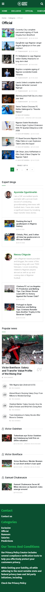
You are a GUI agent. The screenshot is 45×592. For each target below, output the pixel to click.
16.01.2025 (35, 147)
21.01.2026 (33, 91)
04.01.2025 (35, 160)
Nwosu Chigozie (22, 254)
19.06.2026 (18, 492)
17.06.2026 (33, 64)
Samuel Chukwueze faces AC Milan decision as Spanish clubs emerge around (28, 486)
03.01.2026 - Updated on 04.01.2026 (27, 467)
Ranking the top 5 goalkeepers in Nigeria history (26, 223)
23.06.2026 (34, 51)
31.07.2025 (21, 229)
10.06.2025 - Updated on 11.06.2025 (29, 118)
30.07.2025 (21, 243)
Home (4, 11)
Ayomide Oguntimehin (25, 192)
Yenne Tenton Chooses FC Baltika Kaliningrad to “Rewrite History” (28, 109)
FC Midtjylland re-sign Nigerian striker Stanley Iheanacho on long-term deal (28, 58)
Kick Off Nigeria (24, 115)
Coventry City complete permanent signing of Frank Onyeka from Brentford (27, 32)
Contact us (6, 516)
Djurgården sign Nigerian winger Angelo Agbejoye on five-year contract (29, 45)
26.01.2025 (35, 134)
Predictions (7, 541)
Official (29, 11)
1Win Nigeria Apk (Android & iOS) (22, 385)
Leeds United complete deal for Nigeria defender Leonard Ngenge (29, 85)
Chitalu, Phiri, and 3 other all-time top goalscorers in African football (28, 237)
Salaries (5, 537)
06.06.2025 (21, 318)
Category (11, 18)
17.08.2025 (33, 101)
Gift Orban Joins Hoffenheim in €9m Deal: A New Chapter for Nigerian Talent (28, 154)
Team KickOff (23, 38)
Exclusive (16, 11)
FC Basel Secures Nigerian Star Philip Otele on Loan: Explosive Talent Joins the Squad (28, 141)
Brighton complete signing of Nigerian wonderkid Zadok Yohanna (27, 72)
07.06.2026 (34, 78)
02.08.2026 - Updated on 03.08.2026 (27, 444)
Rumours (5, 534)
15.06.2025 (21, 299)
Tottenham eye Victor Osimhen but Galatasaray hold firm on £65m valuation (27, 438)
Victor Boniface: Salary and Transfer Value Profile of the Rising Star (17, 370)
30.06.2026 (34, 38)
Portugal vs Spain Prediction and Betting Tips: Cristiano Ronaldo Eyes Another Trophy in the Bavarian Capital (28, 309)
